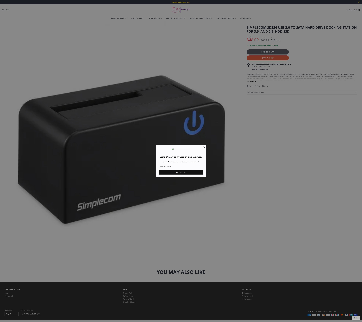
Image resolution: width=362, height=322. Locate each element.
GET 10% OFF (181, 172)
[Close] (204, 147)
